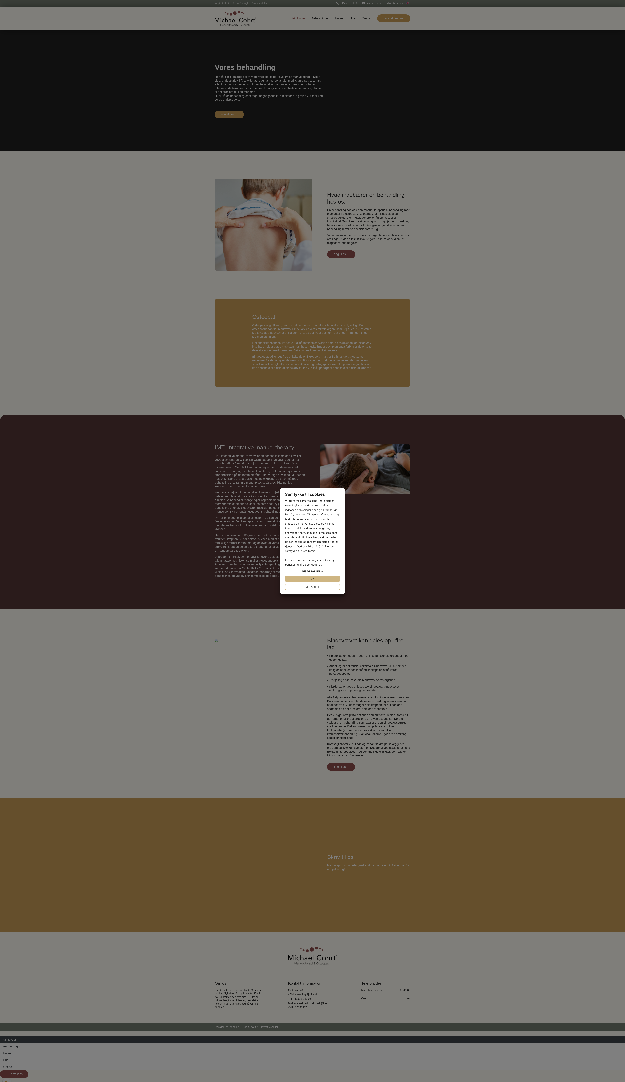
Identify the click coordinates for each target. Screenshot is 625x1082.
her (319, 564)
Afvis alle (312, 587)
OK (312, 578)
